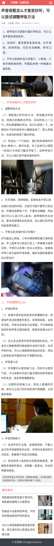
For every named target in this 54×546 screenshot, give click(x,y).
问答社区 (24, 2)
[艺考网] (3, 3)
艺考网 (14, 2)
